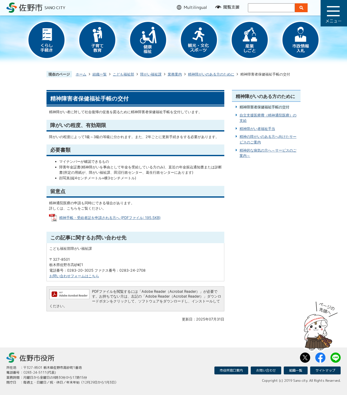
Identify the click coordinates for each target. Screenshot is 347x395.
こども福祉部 (123, 74)
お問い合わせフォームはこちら (74, 276)
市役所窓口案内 (231, 370)
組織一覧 (99, 74)
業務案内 (175, 74)
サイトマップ (325, 370)
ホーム (81, 74)
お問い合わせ (266, 370)
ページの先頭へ (320, 324)
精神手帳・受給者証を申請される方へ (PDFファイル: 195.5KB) (110, 217)
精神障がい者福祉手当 (257, 128)
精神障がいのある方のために (211, 74)
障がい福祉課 (151, 74)
